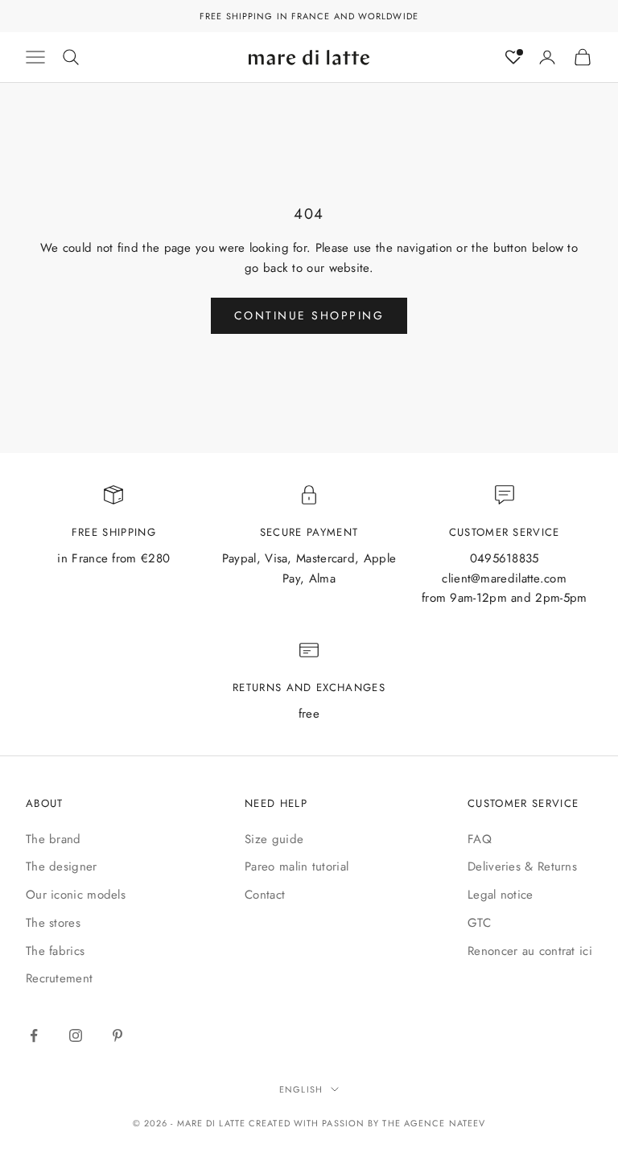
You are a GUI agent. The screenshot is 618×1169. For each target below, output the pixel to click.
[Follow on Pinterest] (117, 1035)
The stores (53, 923)
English (301, 1089)
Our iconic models (76, 895)
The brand (53, 839)
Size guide (274, 839)
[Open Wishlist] (513, 57)
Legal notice (501, 895)
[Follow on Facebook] (34, 1035)
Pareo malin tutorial (296, 866)
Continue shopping (309, 315)
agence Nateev (444, 1123)
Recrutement (59, 978)
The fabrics (55, 951)
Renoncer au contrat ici (530, 951)
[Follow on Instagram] (76, 1035)
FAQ (480, 839)
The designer (61, 866)
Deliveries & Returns (522, 866)
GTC (479, 923)
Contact (265, 895)
